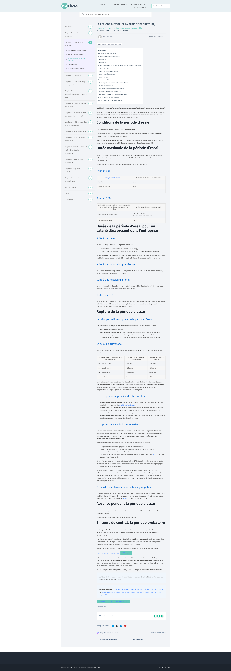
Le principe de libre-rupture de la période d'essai (113, 83)
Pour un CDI (102, 59)
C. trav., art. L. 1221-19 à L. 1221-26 (123, 589)
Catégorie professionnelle (113, 178)
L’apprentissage (137, 639)
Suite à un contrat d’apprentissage (109, 71)
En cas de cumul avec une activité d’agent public (113, 94)
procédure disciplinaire (127, 405)
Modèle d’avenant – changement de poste (108, 553)
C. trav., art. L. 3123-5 (108, 592)
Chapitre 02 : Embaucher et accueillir (129, 28)
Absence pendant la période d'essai (108, 97)
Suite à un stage (104, 68)
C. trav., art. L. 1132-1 (151, 592)
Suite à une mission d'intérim (107, 74)
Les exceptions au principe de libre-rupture (111, 88)
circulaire (125, 498)
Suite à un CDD (103, 77)
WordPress (97, 667)
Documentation (102, 28)
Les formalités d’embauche (108, 639)
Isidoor (72, 667)
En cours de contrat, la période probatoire (110, 100)
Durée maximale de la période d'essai (109, 56)
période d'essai (102, 607)
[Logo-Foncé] (70, 3)
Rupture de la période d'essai (106, 80)
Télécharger (126, 553)
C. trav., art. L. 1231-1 (137, 592)
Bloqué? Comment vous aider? (109, 633)
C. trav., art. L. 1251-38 (142, 589)
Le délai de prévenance (106, 86)
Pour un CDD (102, 62)
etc (154, 454)
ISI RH (111, 28)
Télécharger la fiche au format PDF (113, 601)
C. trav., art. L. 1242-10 (123, 592)
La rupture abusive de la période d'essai (111, 91)
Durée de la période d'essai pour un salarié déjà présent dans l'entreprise (119, 65)
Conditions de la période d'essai (107, 54)
